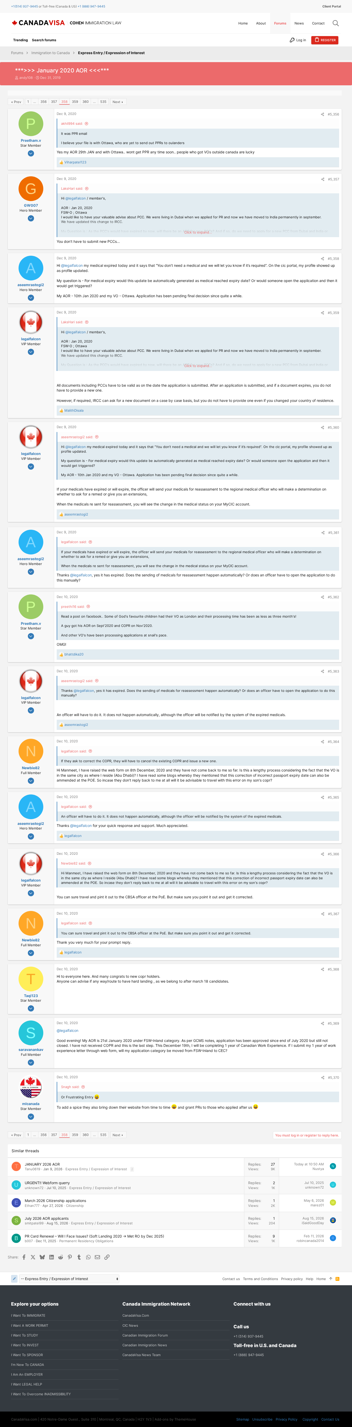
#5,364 (333, 742)
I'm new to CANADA (27, 1365)
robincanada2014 (310, 1241)
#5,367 (333, 914)
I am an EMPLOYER (27, 1374)
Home (321, 1279)
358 (64, 101)
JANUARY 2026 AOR (42, 1164)
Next (116, 102)
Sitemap (242, 1419)
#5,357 (333, 179)
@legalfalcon (75, 198)
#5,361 (333, 532)
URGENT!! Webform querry (47, 1183)
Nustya (318, 1169)
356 (43, 101)
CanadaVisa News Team (141, 1355)
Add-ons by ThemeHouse (175, 1419)
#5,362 (333, 597)
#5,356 (333, 114)
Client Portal (331, 6)
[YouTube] (274, 1315)
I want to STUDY (24, 1335)
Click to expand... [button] (198, 232)
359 (75, 101)
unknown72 (34, 1188)
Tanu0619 (32, 1169)
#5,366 (333, 854)
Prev (17, 102)
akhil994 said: (72, 123)
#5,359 (333, 313)
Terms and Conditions (260, 1279)
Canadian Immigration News (144, 1345)
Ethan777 (32, 1206)
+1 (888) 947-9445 (91, 6)
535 (103, 101)
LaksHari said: (72, 188)
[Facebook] (236, 1315)
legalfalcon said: (74, 542)
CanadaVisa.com (135, 1315)
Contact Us (330, 1419)
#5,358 (333, 258)
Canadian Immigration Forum (145, 1335)
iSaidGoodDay (313, 1223)
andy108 (26, 78)
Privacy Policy (286, 1419)
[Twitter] (264, 1315)
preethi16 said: (73, 606)
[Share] (322, 114)
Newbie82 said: (73, 863)
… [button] (34, 101)
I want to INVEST (25, 1345)
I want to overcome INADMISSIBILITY (41, 1394)
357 (54, 101)
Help (309, 1279)
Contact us (231, 1279)
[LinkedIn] (255, 1315)
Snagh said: (70, 1087)
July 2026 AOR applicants (47, 1218)
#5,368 (333, 969)
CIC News (130, 1325)
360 (85, 101)
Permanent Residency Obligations (86, 1241)
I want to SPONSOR (27, 1355)
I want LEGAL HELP (26, 1384)
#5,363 (333, 671)
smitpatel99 (34, 1223)
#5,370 (333, 1077)
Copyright (310, 1419)
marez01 (317, 1205)
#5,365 (333, 797)
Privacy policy (292, 1279)
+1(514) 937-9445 (24, 6)
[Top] (331, 1279)
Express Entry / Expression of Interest (96, 1169)
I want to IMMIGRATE (28, 1315)
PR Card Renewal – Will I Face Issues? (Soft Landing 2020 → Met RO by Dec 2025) (94, 1236)
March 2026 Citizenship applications (55, 1200)
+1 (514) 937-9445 (248, 1336)
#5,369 (333, 1023)
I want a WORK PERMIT (29, 1325)
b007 (29, 1241)
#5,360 (333, 427)
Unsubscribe (262, 1419)
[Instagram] (246, 1315)
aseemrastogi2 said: (77, 437)
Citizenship (75, 1206)
